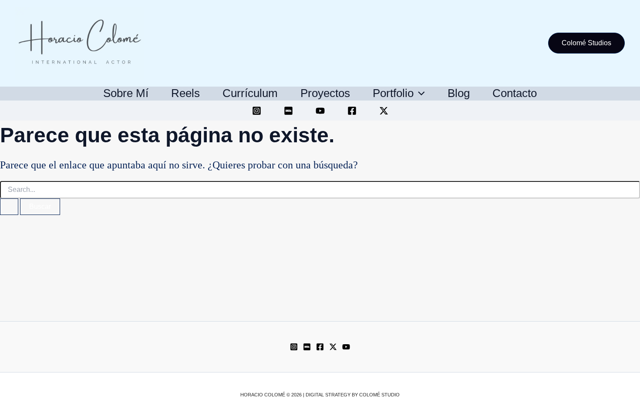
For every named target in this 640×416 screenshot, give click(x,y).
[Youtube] (346, 347)
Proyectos (325, 93)
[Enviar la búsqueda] (9, 206)
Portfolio (393, 93)
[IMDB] (288, 111)
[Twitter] (384, 111)
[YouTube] (320, 111)
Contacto (514, 93)
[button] (586, 43)
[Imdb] (307, 347)
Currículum (250, 93)
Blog (459, 93)
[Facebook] (352, 111)
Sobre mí (125, 93)
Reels (185, 93)
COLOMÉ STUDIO (379, 394)
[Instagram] (257, 111)
